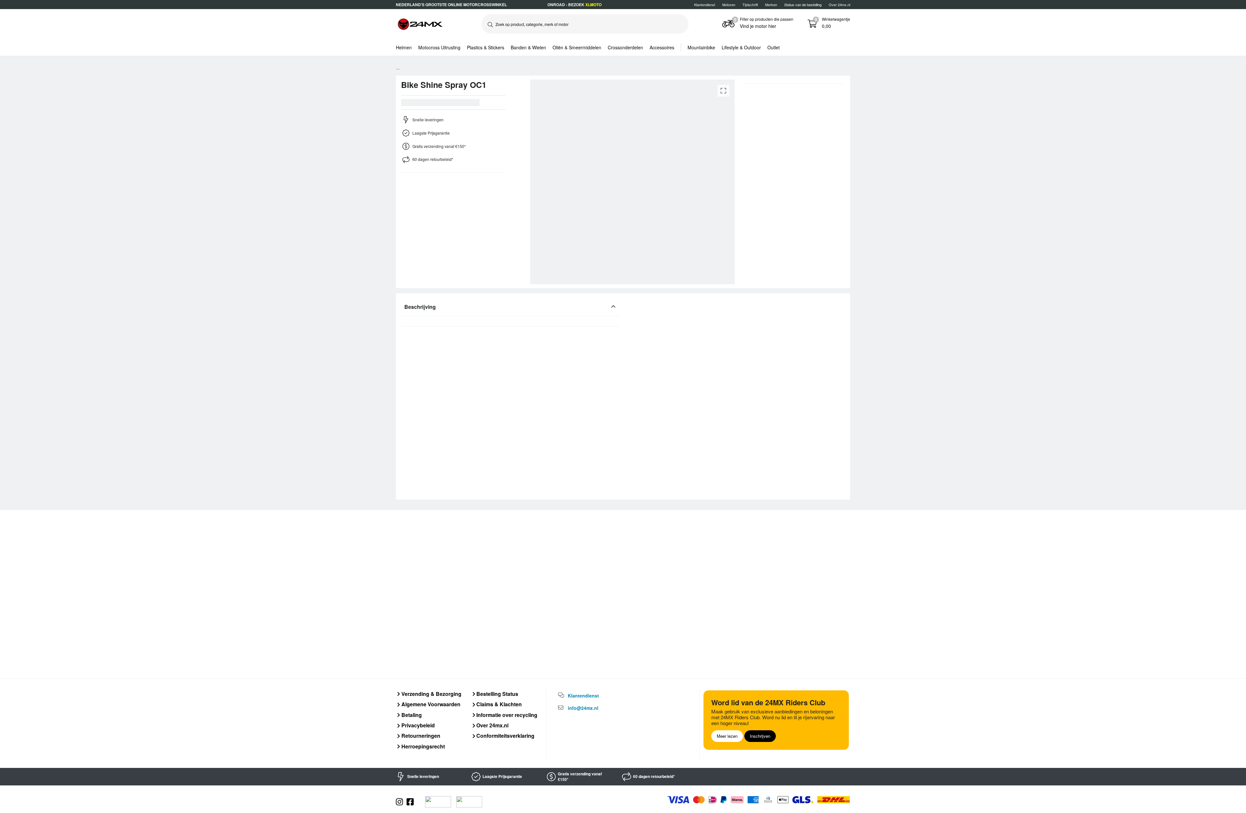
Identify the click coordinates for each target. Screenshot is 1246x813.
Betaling (411, 715)
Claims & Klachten (498, 704)
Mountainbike (701, 47)
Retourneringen (420, 735)
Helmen (404, 47)
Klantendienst (704, 4)
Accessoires (662, 47)
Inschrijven (760, 736)
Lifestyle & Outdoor (741, 47)
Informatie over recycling (506, 715)
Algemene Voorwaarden (430, 704)
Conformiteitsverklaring (504, 735)
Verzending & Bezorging (430, 694)
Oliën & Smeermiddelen (577, 47)
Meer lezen (727, 736)
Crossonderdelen (625, 47)
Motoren (728, 4)
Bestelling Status (496, 694)
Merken (771, 4)
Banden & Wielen (528, 47)
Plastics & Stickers (485, 47)
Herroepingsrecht (422, 746)
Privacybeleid (417, 725)
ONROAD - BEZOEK (574, 4)
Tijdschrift (750, 4)
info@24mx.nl (583, 708)
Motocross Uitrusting (439, 47)
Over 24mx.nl (839, 4)
